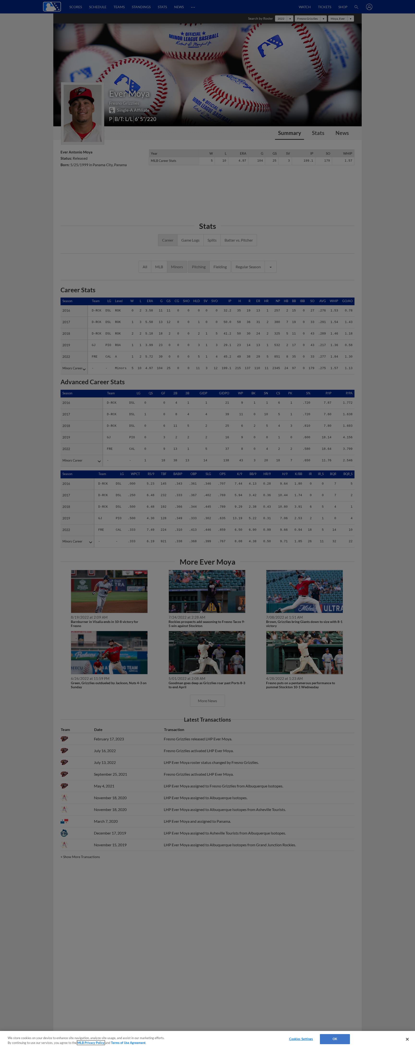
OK (335, 1039)
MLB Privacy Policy (90, 1043)
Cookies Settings (301, 1039)
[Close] (407, 1039)
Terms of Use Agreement (128, 1043)
